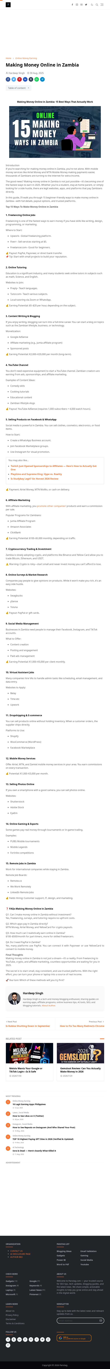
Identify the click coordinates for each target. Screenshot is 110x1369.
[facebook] (72, 4)
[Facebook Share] (8, 79)
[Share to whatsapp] (36, 79)
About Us (10, 1310)
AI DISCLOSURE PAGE (20, 1254)
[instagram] (77, 4)
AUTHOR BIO (16, 1257)
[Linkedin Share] (25, 79)
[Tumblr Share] (31, 79)
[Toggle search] (97, 4)
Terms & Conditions (15, 1323)
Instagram (17, 1124)
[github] (8, 1345)
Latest (15, 1112)
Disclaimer (11, 1319)
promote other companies (51, 506)
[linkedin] (19, 1339)
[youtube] (81, 4)
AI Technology (18, 1147)
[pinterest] (25, 1339)
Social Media (24, 1112)
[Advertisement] (55, 33)
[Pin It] (19, 79)
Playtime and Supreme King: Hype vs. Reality (36, 474)
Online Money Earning (21, 1101)
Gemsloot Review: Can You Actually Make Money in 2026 (80, 1070)
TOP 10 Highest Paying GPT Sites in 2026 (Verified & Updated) (43, 1139)
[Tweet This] (13, 79)
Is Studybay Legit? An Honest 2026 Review (34, 478)
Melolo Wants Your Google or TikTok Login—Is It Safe (25, 1070)
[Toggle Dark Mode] (92, 4)
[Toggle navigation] (102, 4)
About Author (48, 1005)
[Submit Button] (101, 1320)
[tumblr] (13, 1339)
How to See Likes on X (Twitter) (28, 1116)
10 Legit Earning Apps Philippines (29, 1104)
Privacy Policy (12, 1315)
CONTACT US (16, 1251)
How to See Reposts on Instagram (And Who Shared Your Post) (44, 1127)
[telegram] (8, 1339)
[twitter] (86, 4)
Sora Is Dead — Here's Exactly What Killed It (34, 1150)
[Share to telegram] (42, 79)
